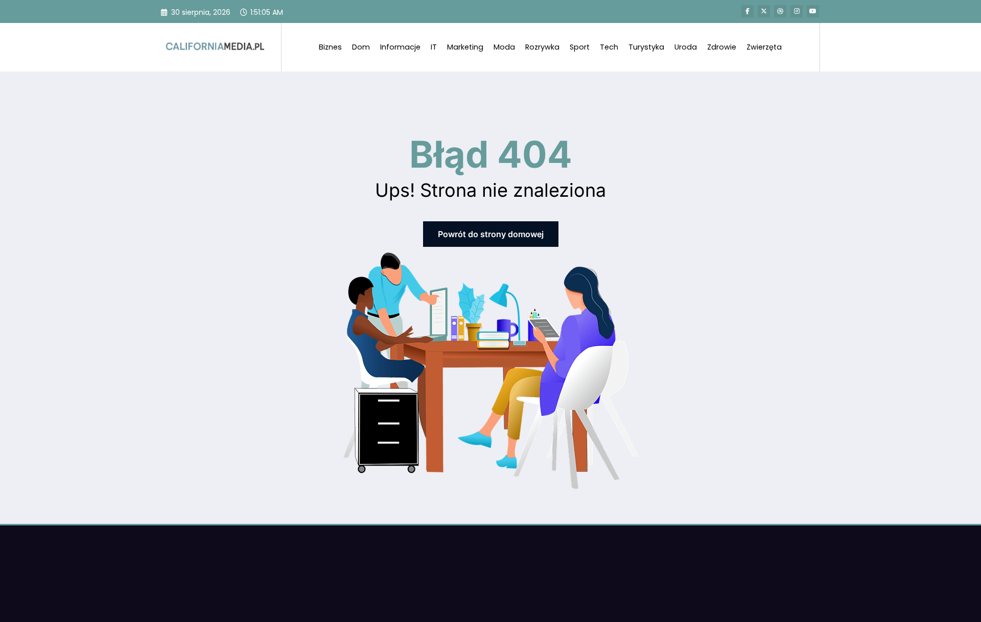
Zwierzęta (764, 47)
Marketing (465, 47)
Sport (580, 47)
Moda (504, 47)
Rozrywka (542, 47)
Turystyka (646, 47)
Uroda (685, 47)
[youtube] (813, 11)
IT (434, 47)
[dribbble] (780, 11)
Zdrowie (721, 47)
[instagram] (796, 11)
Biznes (330, 47)
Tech (609, 47)
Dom (361, 47)
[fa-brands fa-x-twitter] (764, 11)
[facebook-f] (747, 11)
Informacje (400, 47)
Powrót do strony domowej (491, 234)
